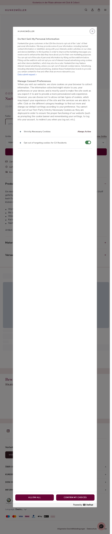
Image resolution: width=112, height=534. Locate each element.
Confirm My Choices (75, 497)
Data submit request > (27, 74)
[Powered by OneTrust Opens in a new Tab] (84, 505)
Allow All (34, 497)
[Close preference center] (92, 31)
